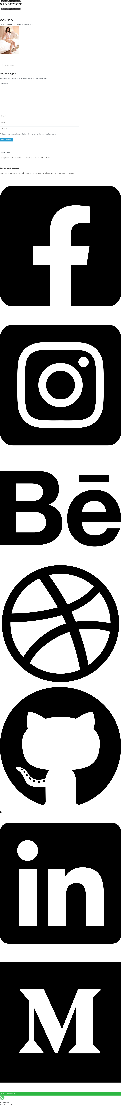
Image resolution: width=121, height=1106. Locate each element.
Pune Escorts (4, 173)
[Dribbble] (60, 683)
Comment (4, 84)
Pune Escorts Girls (39, 173)
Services (8, 158)
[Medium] (60, 1091)
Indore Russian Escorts (32, 158)
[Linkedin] (60, 952)
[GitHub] (60, 809)
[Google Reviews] (1, 813)
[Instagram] (60, 453)
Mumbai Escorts (52, 173)
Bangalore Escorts (16, 173)
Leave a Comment (6, 25)
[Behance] (60, 562)
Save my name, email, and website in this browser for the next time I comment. (29, 134)
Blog (42, 158)
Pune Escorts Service (66, 173)
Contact (48, 158)
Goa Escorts (28, 173)
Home (2, 158)
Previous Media (8, 65)
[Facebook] (60, 314)
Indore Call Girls (17, 158)
